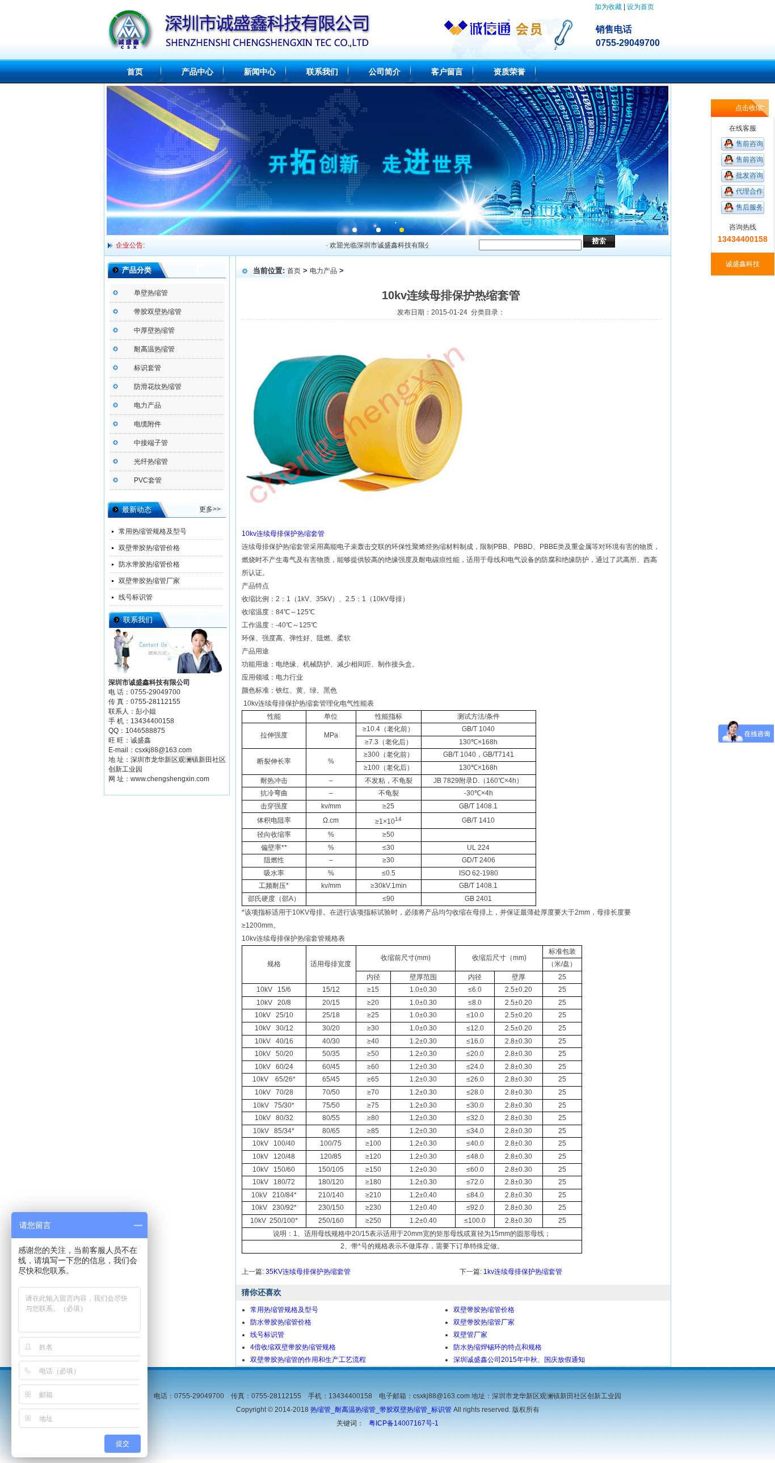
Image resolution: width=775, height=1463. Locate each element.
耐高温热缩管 (154, 349)
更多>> (210, 509)
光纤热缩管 (151, 462)
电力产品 (147, 405)
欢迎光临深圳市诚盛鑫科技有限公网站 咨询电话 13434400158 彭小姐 (421, 245)
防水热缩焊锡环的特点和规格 (497, 1347)
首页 (135, 71)
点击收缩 (749, 108)
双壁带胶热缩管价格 (149, 548)
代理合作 (749, 191)
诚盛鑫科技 (743, 264)
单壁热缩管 (151, 293)
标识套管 (147, 368)
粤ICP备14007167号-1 (404, 1423)
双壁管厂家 (470, 1335)
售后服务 (749, 207)
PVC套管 (148, 480)
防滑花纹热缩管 (158, 387)
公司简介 (385, 71)
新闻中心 (260, 71)
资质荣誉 (509, 71)
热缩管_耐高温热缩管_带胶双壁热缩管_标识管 (381, 1410)
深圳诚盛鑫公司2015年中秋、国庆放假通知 (519, 1360)
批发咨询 (749, 175)
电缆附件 (147, 424)
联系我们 (322, 71)
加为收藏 (608, 7)
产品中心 (197, 71)
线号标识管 (136, 597)
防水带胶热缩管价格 (149, 564)
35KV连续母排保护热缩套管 (308, 1272)
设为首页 (640, 7)
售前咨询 (749, 144)
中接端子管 (151, 443)
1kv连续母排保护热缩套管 (522, 1272)
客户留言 (447, 71)
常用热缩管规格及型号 (153, 531)
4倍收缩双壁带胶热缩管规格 (293, 1347)
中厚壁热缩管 (154, 330)
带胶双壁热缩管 (158, 312)
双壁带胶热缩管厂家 (149, 581)
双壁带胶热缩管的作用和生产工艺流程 (308, 1360)
